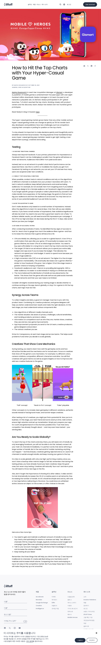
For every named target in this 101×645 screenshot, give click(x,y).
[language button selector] (64, 4)
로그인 (69, 4)
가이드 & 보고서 (72, 609)
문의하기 (86, 606)
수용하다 (80, 640)
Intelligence (40, 609)
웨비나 (70, 614)
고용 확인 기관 (88, 617)
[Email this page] (84, 66)
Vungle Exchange (42, 603)
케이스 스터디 (72, 603)
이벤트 (70, 606)
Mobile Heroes (72, 617)
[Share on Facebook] (95, 66)
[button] (96, 633)
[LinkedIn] (5, 628)
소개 (85, 597)
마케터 (54, 597)
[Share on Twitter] (87, 66)
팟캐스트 (70, 611)
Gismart (59, 92)
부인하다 (92, 640)
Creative (39, 606)
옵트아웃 (86, 626)
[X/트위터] (10, 628)
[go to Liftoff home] (8, 4)
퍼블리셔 (54, 606)
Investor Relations (90, 600)
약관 (85, 623)
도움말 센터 (71, 597)
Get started (90, 4)
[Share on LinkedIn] (91, 66)
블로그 (70, 600)
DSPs (53, 603)
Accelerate (39, 597)
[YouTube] (20, 628)
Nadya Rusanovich (19, 92)
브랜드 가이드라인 (89, 611)
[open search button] (60, 4)
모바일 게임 (55, 609)
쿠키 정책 (29, 641)
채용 (85, 603)
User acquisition (24, 87)
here (37, 112)
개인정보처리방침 (89, 620)
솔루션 (30, 4)
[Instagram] (15, 628)
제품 (34, 4)
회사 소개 (44, 4)
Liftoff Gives (88, 614)
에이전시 (54, 600)
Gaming (14, 87)
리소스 (39, 4)
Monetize (39, 600)
